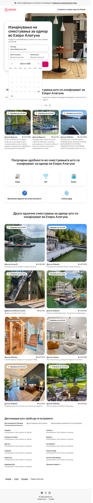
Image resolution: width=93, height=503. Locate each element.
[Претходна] (41, 105)
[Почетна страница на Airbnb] (10, 9)
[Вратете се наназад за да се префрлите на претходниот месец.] (12, 63)
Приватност (41, 499)
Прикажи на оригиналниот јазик (64, 3)
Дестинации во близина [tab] (14, 423)
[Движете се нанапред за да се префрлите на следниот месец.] (38, 63)
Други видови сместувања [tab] (37, 423)
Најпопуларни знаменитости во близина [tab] (66, 423)
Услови (51, 499)
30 (39, 91)
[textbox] (18, 57)
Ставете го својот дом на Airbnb (71, 9)
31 (12, 96)
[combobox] (28, 49)
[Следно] (50, 105)
